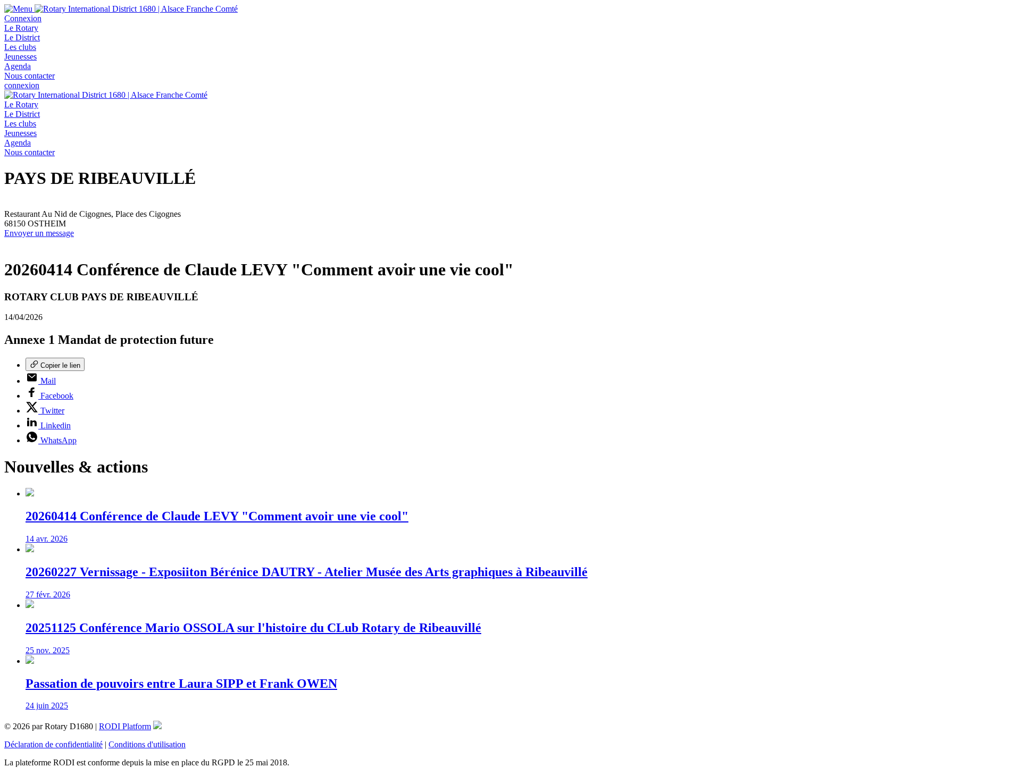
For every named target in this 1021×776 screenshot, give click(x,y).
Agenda (17, 66)
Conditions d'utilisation (147, 744)
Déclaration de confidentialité (53, 744)
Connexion (22, 18)
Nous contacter (29, 75)
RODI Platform (125, 726)
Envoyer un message (39, 233)
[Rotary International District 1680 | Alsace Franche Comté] (136, 8)
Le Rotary (21, 27)
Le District (22, 37)
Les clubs (20, 47)
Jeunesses (20, 56)
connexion (21, 85)
